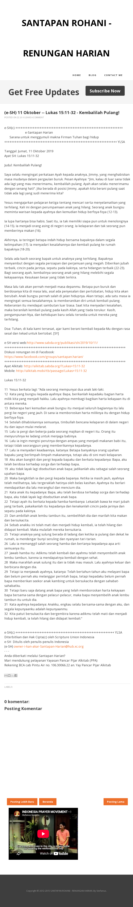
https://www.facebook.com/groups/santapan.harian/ (43, 357)
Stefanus (101, 890)
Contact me (113, 75)
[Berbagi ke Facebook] (15, 675)
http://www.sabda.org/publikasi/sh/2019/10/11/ (62, 343)
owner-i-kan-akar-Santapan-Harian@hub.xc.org (49, 646)
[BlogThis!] (9, 675)
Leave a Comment (34, 117)
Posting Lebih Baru (22, 801)
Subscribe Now (105, 91)
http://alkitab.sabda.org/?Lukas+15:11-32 (54, 366)
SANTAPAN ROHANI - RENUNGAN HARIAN (71, 890)
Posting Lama (115, 801)
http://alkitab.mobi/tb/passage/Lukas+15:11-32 (51, 371)
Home (77, 75)
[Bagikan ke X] (12, 675)
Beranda (48, 801)
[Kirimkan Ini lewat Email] (6, 675)
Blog (92, 75)
